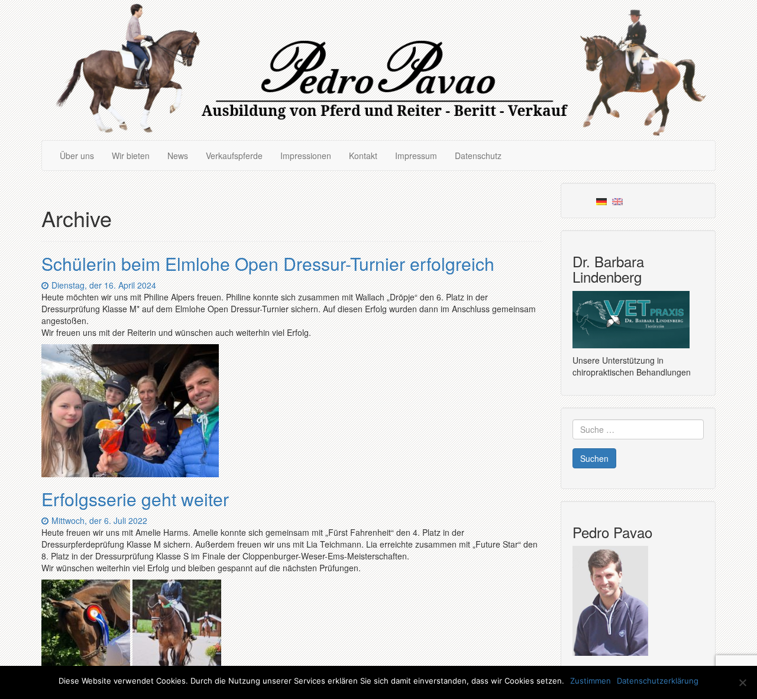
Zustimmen (590, 680)
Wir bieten (131, 155)
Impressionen (305, 155)
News (177, 155)
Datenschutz (478, 155)
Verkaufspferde (234, 155)
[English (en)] (617, 200)
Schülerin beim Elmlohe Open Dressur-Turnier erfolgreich (267, 263)
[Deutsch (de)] (601, 200)
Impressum (416, 155)
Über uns (77, 155)
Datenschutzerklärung (657, 680)
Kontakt (363, 155)
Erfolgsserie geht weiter (135, 499)
